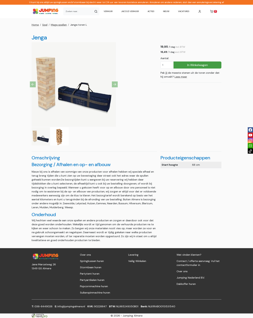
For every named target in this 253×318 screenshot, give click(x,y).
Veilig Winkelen (137, 261)
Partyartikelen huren (92, 280)
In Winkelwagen (197, 65)
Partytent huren (89, 273)
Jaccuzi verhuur (130, 11)
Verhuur (108, 11)
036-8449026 (42, 306)
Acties (151, 11)
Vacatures (183, 11)
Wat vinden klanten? (189, 255)
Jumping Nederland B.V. (191, 277)
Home (35, 25)
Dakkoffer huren (186, 284)
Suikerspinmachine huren (95, 292)
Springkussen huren (92, 261)
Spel (44, 25)
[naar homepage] (46, 11)
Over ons (85, 255)
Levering (133, 255)
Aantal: (164, 58)
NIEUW (166, 11)
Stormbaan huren (90, 267)
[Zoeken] (96, 11)
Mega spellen (59, 25)
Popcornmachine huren (94, 286)
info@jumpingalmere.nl (70, 306)
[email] (250, 145)
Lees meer (181, 77)
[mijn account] (199, 11)
